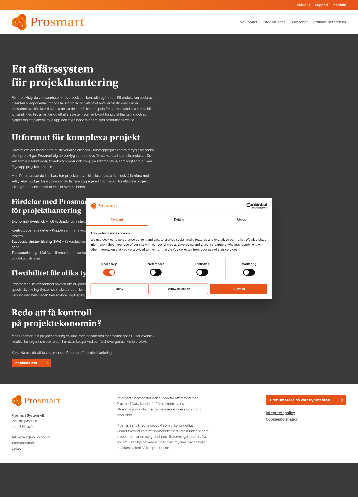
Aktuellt (303, 5)
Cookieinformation (282, 419)
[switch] (156, 272)
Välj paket (248, 22)
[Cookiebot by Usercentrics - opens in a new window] (249, 206)
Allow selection (179, 289)
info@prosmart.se (25, 443)
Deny (119, 289)
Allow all (238, 289)
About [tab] (241, 219)
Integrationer (274, 22)
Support (321, 5)
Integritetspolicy (280, 413)
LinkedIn (18, 448)
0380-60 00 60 (38, 437)
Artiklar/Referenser (329, 22)
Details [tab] (179, 219)
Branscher (299, 22)
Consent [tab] (117, 219)
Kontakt (339, 5)
